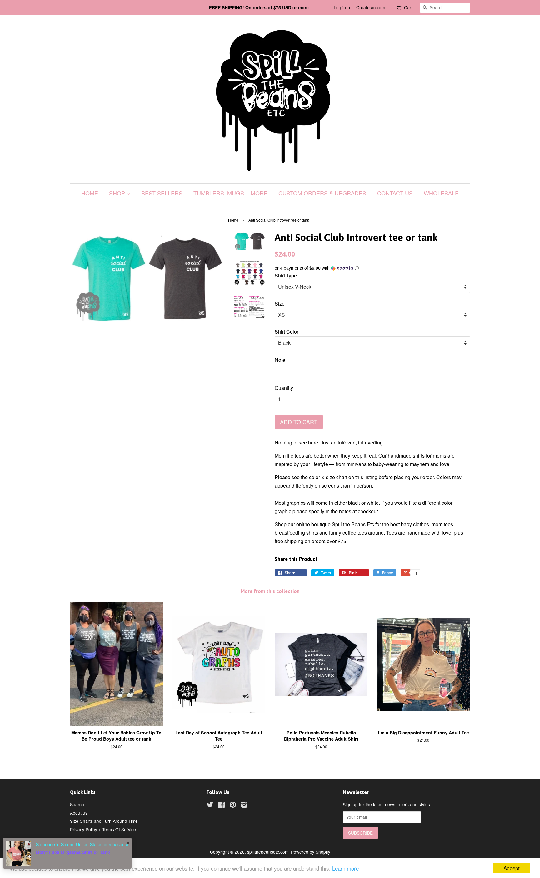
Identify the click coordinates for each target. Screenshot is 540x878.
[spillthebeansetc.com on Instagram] (244, 805)
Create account (371, 7)
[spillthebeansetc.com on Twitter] (210, 805)
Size (280, 303)
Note (280, 359)
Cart (408, 7)
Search (77, 804)
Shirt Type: (286, 275)
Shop (118, 193)
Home (89, 193)
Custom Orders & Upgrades (322, 193)
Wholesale (441, 193)
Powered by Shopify (310, 852)
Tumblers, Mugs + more (230, 193)
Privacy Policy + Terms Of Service (103, 829)
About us (79, 813)
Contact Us (395, 193)
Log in (340, 7)
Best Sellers (161, 193)
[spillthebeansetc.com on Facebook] (221, 805)
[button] (372, 268)
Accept (511, 868)
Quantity (284, 387)
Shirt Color (286, 331)
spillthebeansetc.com (267, 852)
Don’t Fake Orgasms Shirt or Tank (73, 852)
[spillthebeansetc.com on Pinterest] (232, 805)
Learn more (345, 868)
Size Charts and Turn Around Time (104, 821)
